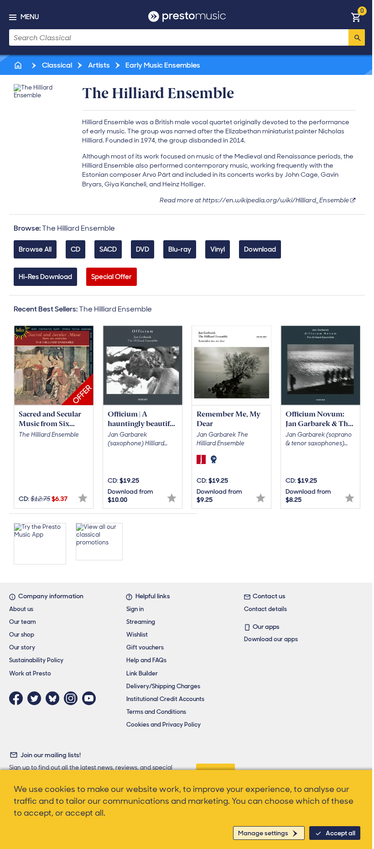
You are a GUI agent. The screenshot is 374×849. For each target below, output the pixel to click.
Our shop (21, 634)
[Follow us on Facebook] (18, 698)
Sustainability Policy (36, 660)
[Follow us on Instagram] (73, 698)
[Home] (18, 65)
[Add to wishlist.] (82, 498)
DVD (142, 249)
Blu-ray (179, 249)
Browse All (35, 249)
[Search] (356, 37)
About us (21, 609)
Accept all (340, 833)
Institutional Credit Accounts (165, 699)
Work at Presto (30, 673)
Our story (22, 647)
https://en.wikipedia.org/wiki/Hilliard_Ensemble (276, 200)
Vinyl (217, 249)
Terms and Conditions (156, 712)
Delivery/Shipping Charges (163, 686)
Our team (22, 622)
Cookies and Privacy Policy (163, 724)
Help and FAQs (146, 660)
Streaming (140, 622)
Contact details (265, 609)
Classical (56, 65)
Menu (30, 16)
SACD (108, 249)
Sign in (135, 609)
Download (260, 249)
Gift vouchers (145, 647)
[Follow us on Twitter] (36, 698)
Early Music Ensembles (162, 65)
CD (75, 249)
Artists (98, 65)
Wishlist (137, 634)
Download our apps (271, 639)
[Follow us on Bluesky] (55, 698)
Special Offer (111, 276)
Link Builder (142, 673)
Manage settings (263, 833)
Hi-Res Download (45, 276)
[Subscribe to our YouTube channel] (91, 698)
